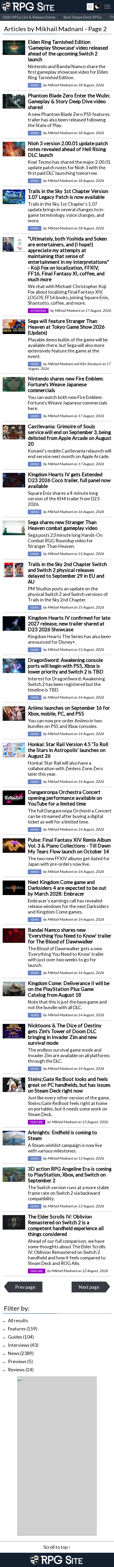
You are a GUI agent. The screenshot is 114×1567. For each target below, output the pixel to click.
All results (18, 1320)
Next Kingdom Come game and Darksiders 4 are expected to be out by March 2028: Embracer (67, 888)
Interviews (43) (23, 1345)
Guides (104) (21, 1337)
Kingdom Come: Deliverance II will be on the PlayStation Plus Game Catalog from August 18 (68, 989)
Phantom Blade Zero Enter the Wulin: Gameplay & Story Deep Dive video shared (69, 101)
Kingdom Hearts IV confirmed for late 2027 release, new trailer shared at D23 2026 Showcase (69, 623)
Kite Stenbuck (90, 364)
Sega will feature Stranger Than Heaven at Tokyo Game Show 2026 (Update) (66, 327)
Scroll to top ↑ (57, 1547)
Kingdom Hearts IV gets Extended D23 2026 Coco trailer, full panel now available (69, 480)
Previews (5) (20, 1361)
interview (38, 310)
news (34, 85)
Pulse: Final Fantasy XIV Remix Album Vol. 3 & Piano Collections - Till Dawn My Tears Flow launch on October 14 (69, 845)
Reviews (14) (21, 1369)
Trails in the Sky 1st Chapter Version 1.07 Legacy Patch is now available (68, 194)
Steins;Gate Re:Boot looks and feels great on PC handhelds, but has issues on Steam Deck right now (69, 1085)
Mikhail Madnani (60, 85)
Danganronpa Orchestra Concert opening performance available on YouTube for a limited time (65, 798)
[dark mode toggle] (94, 6)
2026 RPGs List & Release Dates (29, 17)
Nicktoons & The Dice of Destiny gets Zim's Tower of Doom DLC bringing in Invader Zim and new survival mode (65, 1034)
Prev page (25, 1287)
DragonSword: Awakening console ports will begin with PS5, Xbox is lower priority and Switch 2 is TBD (65, 666)
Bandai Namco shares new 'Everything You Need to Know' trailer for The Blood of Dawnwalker (69, 935)
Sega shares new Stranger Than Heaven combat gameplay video (63, 525)
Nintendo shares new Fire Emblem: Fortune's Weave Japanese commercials (66, 384)
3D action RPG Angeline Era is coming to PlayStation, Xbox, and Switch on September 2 (69, 1174)
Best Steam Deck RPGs (83, 17)
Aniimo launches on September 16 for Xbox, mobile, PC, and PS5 (69, 711)
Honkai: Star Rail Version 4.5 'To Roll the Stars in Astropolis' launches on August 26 (68, 750)
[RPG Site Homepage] (28, 6)
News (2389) (21, 1353)
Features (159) (22, 1328)
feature (36, 1122)
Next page (89, 1287)
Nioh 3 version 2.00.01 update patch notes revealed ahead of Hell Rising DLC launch (68, 149)
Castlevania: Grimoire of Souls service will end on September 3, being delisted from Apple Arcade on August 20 (69, 435)
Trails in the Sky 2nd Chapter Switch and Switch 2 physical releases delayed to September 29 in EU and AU (67, 573)
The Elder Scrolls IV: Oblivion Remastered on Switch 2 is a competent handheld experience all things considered (66, 1225)
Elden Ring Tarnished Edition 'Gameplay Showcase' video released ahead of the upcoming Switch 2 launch (68, 50)
